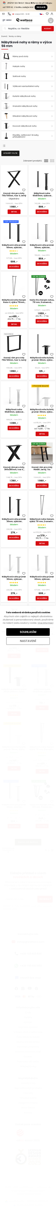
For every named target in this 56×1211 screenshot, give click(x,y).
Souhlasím (28, 632)
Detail (14, 212)
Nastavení (28, 641)
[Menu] (4, 19)
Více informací (45, 623)
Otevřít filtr (10, 153)
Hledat (47, 28)
